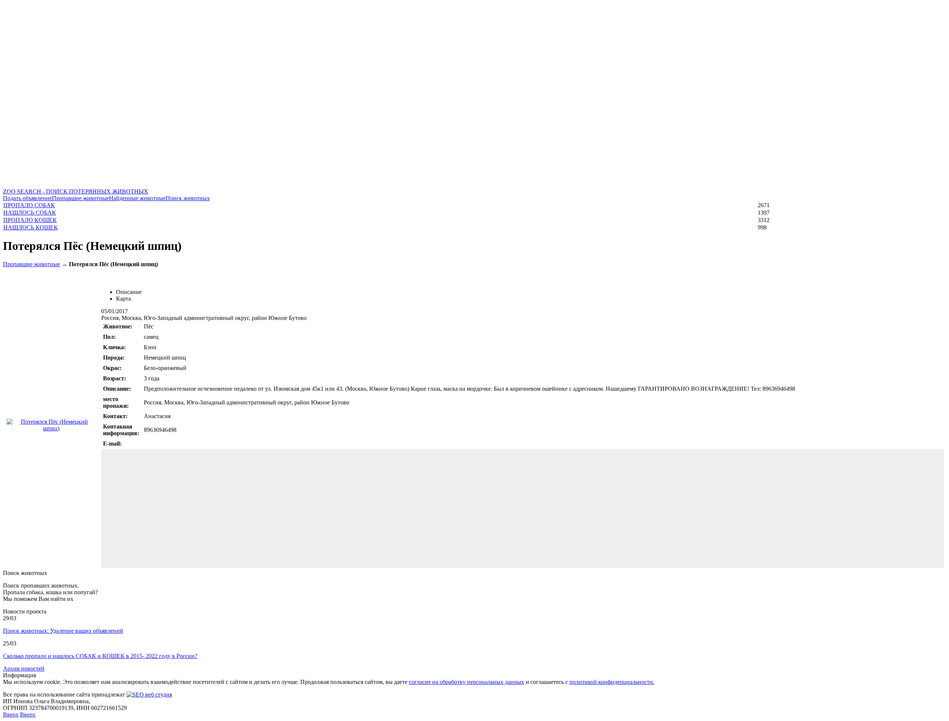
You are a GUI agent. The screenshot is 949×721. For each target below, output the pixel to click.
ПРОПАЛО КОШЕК (30, 220)
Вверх (11, 714)
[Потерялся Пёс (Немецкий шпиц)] (51, 428)
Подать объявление (27, 198)
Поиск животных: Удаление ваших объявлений (63, 631)
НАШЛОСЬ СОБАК (29, 212)
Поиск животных (188, 198)
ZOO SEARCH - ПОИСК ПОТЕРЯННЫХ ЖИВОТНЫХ (75, 191)
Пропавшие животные (80, 198)
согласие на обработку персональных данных (466, 682)
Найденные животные (137, 198)
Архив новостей (23, 668)
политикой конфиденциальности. (611, 682)
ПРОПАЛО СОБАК (29, 205)
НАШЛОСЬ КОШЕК (30, 227)
